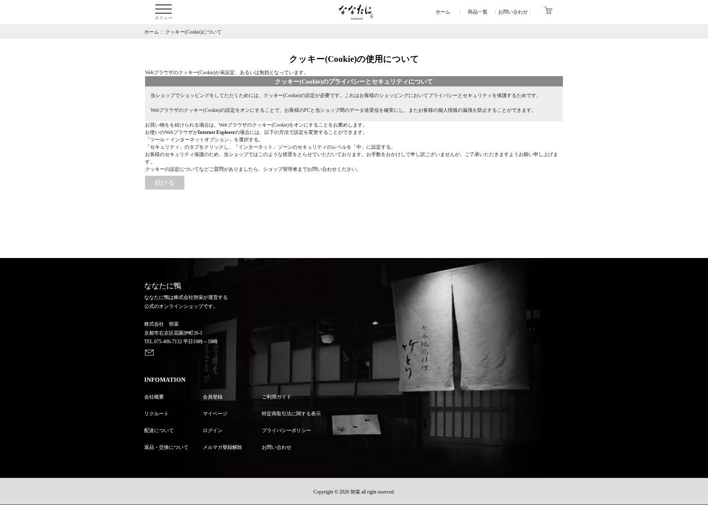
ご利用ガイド (276, 397)
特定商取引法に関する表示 (291, 414)
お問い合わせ (276, 447)
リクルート (156, 414)
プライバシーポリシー (286, 430)
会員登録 (212, 397)
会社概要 (154, 397)
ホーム (151, 32)
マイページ (215, 414)
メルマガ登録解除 (222, 447)
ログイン (212, 430)
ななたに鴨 (162, 286)
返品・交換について (166, 447)
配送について (159, 430)
